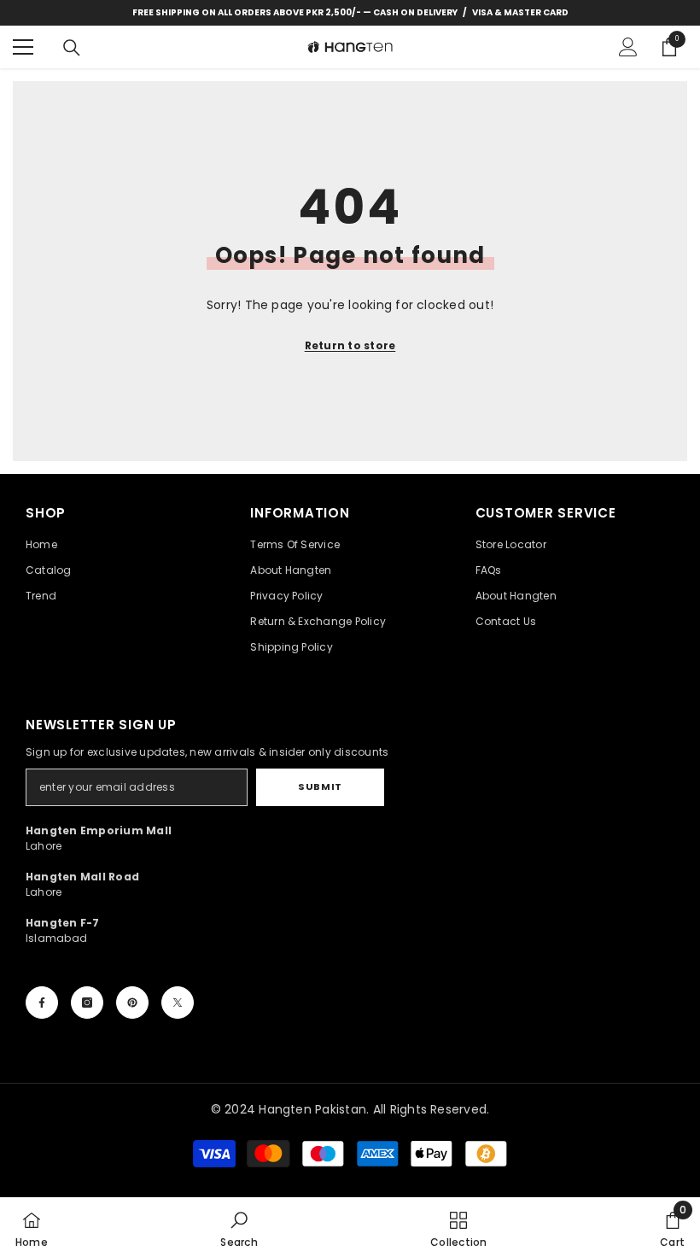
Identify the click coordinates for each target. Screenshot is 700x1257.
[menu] (23, 47)
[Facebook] (42, 1002)
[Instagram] (87, 1002)
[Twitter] (177, 1002)
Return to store (350, 345)
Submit (319, 786)
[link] (239, 1227)
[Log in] (628, 47)
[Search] (71, 48)
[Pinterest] (132, 1002)
